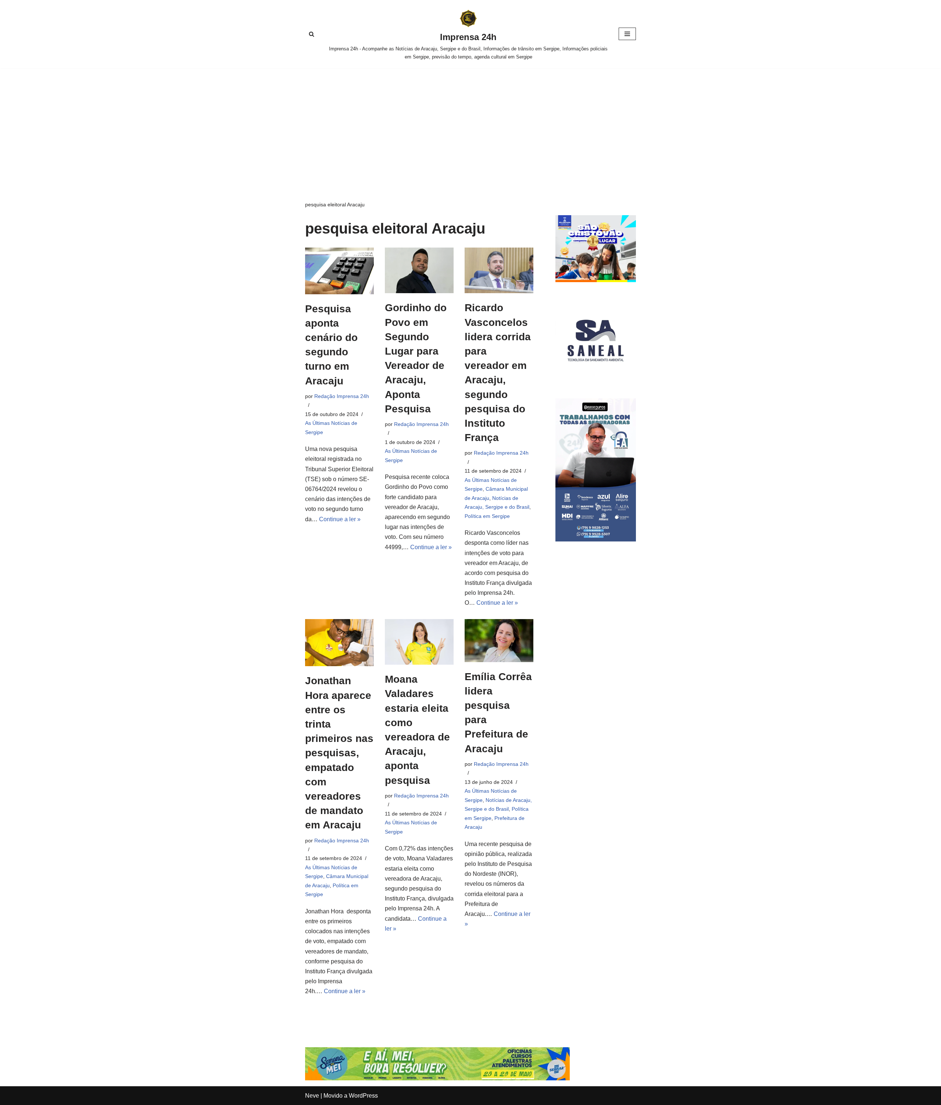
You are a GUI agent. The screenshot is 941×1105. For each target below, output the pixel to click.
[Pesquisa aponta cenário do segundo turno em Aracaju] (339, 271)
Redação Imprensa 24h (341, 396)
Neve (312, 1095)
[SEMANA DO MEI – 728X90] (437, 1078)
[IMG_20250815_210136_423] (595, 539)
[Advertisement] (470, 123)
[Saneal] (595, 379)
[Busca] (311, 34)
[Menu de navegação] (627, 34)
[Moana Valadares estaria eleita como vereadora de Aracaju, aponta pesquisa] (419, 642)
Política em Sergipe (487, 516)
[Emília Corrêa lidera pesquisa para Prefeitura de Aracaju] (499, 640)
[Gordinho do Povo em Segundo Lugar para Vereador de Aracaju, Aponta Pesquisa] (419, 271)
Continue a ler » (340, 519)
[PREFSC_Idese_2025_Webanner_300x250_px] (595, 280)
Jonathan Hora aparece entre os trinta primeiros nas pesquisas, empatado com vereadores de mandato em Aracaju (339, 753)
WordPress (363, 1095)
